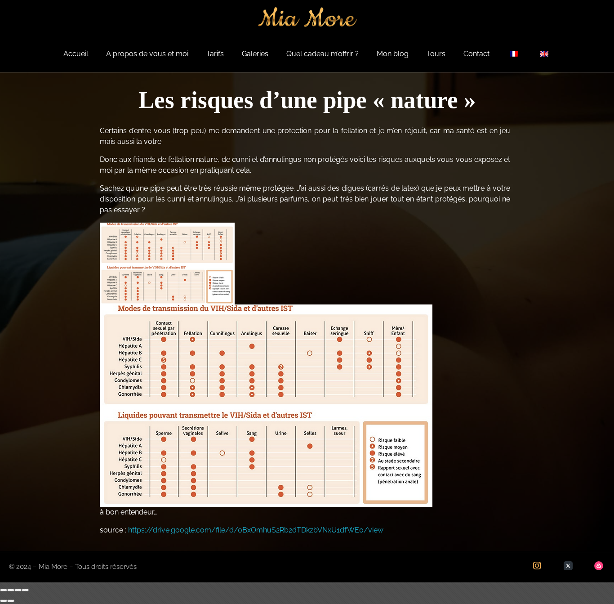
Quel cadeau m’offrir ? (322, 53)
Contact (476, 53)
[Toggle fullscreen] (18, 590)
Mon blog (393, 53)
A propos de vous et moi (147, 53)
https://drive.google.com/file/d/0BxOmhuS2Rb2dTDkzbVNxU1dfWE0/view (255, 530)
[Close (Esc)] (3, 590)
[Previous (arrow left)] (3, 601)
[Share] (10, 590)
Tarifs (215, 53)
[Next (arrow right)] (10, 601)
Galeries (255, 53)
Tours (436, 53)
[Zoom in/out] (25, 590)
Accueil (75, 53)
